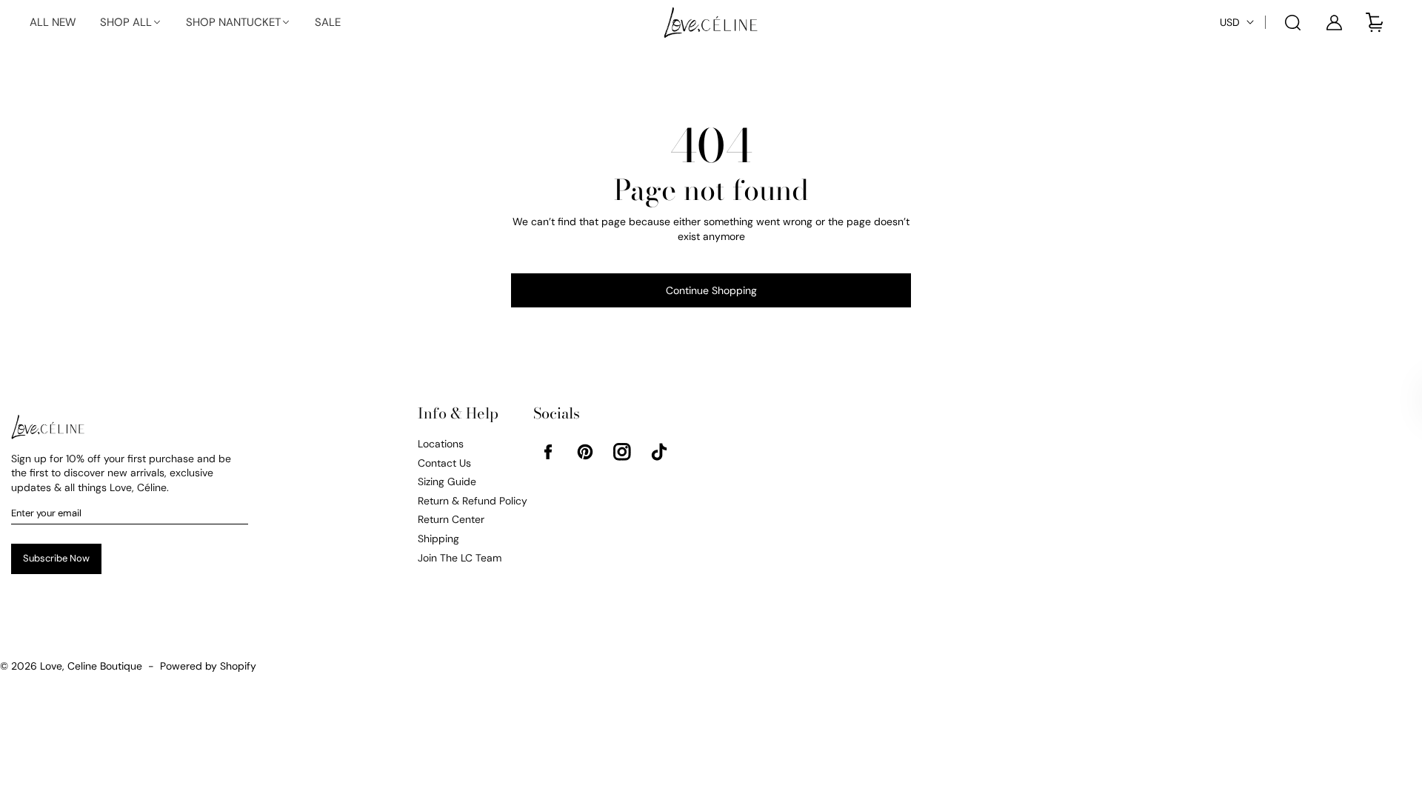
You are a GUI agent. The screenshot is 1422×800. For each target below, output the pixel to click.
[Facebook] (548, 452)
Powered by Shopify (208, 666)
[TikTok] (659, 452)
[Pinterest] (585, 452)
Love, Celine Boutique (91, 666)
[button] (131, 22)
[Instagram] (622, 452)
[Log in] (1334, 22)
